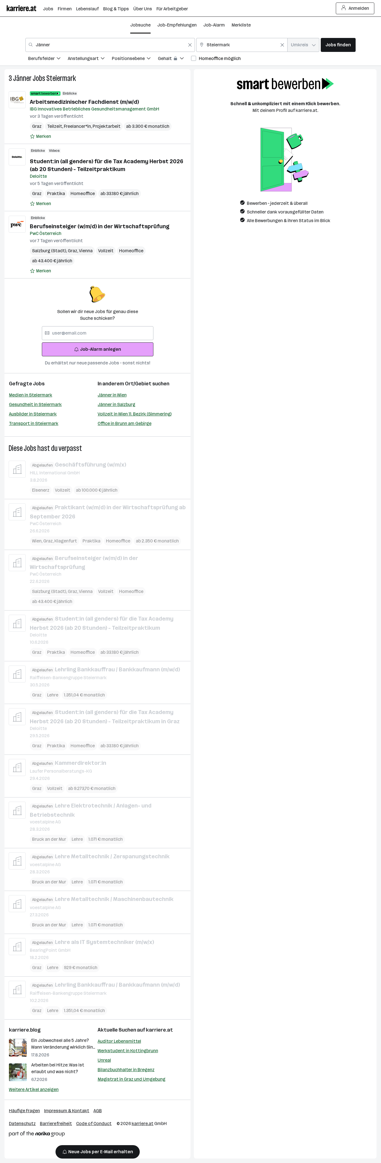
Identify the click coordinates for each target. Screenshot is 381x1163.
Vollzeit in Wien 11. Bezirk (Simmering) (135, 414)
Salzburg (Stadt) (50, 250)
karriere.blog (25, 1030)
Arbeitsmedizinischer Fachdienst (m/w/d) (84, 101)
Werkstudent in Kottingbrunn (128, 1050)
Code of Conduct (94, 1123)
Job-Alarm (214, 25)
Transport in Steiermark (33, 423)
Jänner (22, 78)
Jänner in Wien (112, 395)
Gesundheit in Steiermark (35, 404)
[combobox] (110, 45)
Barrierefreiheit (56, 1123)
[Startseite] (25, 8)
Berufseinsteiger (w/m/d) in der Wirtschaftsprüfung (99, 226)
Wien (37, 541)
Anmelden (359, 8)
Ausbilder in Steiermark (33, 414)
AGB (97, 1110)
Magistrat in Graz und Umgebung (131, 1079)
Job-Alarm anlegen (100, 349)
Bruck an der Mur (49, 839)
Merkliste (241, 25)
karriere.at (159, 1030)
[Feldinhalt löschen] (190, 45)
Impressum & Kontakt (66, 1110)
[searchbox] (97, 333)
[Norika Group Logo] (37, 1135)
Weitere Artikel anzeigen (34, 1089)
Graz (37, 126)
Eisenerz (40, 490)
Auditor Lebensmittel (119, 1041)
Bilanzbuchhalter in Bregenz (126, 1069)
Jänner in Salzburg (116, 404)
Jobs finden (338, 44)
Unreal (104, 1060)
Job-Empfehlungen (177, 25)
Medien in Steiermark (30, 395)
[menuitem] (48, 59)
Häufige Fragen (24, 1110)
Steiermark (61, 78)
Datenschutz (22, 1123)
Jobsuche (140, 25)
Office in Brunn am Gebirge (124, 423)
